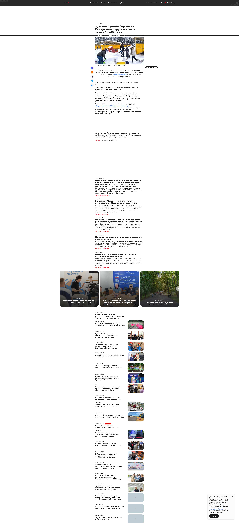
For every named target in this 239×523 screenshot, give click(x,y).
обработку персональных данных (216, 508)
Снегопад (124, 35)
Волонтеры (105, 35)
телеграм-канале (119, 74)
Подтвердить (214, 516)
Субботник (118, 35)
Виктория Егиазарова (109, 140)
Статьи (103, 3)
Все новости (94, 3)
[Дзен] (151, 67)
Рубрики (122, 3)
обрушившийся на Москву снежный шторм (112, 106)
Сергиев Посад (112, 35)
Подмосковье (112, 3)
